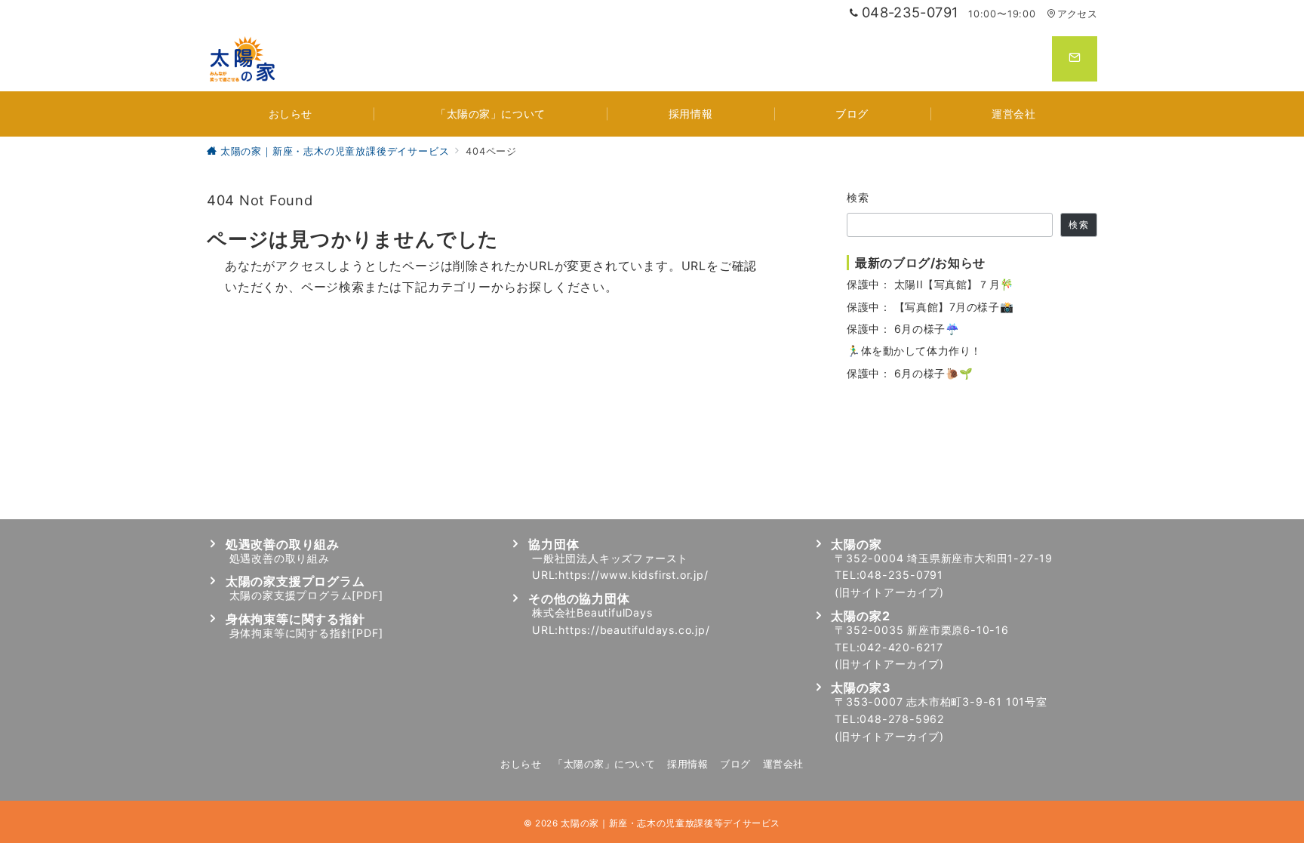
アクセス (1077, 14)
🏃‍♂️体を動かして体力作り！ (914, 350)
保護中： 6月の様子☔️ (903, 328)
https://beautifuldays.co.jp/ (633, 629)
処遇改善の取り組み (279, 558)
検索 (858, 197)
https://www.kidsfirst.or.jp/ (633, 574)
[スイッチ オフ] (1074, 58)
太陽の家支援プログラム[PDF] (306, 595)
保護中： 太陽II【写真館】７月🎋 (930, 284)
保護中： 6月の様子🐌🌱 (910, 373)
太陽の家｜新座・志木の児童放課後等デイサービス (670, 823)
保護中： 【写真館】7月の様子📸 (930, 306)
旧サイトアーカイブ (889, 592)
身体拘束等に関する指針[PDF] (306, 632)
